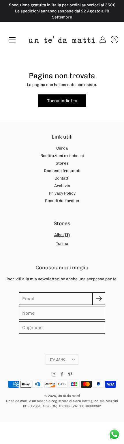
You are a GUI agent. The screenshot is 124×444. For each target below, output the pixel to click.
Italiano (57, 359)
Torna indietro (62, 100)
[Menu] (12, 40)
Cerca (62, 148)
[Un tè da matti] (62, 39)
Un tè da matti (69, 396)
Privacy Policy (62, 193)
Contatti (62, 178)
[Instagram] (54, 374)
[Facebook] (62, 374)
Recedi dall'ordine (62, 200)
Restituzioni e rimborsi (62, 155)
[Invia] (98, 298)
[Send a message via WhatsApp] (114, 434)
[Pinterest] (70, 374)
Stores (62, 163)
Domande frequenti (62, 170)
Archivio (62, 185)
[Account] (102, 39)
